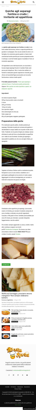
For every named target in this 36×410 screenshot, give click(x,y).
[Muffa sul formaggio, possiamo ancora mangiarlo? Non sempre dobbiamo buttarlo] (18, 280)
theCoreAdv (18, 405)
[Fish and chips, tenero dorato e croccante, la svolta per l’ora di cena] (6, 312)
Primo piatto (14, 336)
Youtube (18, 234)
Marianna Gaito (14, 21)
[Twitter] (22, 375)
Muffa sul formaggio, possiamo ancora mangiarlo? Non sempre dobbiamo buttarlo (17, 296)
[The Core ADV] (18, 401)
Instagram (15, 229)
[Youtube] (27, 375)
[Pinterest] (18, 375)
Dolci (3, 290)
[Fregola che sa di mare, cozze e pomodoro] (6, 336)
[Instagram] (13, 375)
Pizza (7, 6)
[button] (3, 2)
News (13, 329)
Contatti (7, 387)
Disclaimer (27, 387)
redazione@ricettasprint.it (21, 370)
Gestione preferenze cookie (29, 408)
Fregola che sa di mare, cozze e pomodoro (22, 334)
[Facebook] (9, 375)
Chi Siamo (13, 387)
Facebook (8, 229)
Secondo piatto (15, 313)
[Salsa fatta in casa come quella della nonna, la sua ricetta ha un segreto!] (6, 328)
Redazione (20, 387)
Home (3, 6)
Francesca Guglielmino (7, 300)
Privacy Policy (18, 389)
